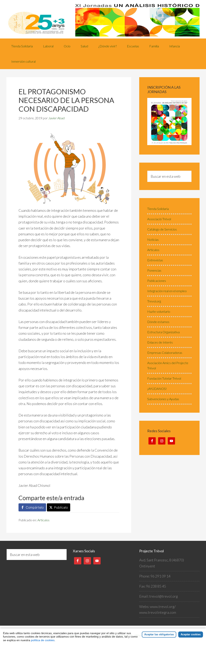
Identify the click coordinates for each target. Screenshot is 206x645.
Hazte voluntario (158, 311)
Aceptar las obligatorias (159, 634)
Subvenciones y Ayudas (163, 399)
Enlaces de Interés (160, 342)
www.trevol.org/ (163, 606)
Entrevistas (155, 260)
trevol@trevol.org (163, 596)
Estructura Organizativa (163, 332)
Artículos (43, 520)
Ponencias (154, 270)
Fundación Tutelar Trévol (164, 378)
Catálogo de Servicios (162, 229)
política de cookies (43, 640)
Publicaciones (156, 281)
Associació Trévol (159, 219)
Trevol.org (154, 301)
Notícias (153, 239)
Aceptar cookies (191, 634)
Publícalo (61, 507)
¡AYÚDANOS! (157, 389)
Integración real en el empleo (167, 291)
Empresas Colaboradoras (164, 352)
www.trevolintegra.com (157, 612)
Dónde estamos (158, 322)
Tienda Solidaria (158, 209)
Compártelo (35, 507)
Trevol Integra (103, 19)
